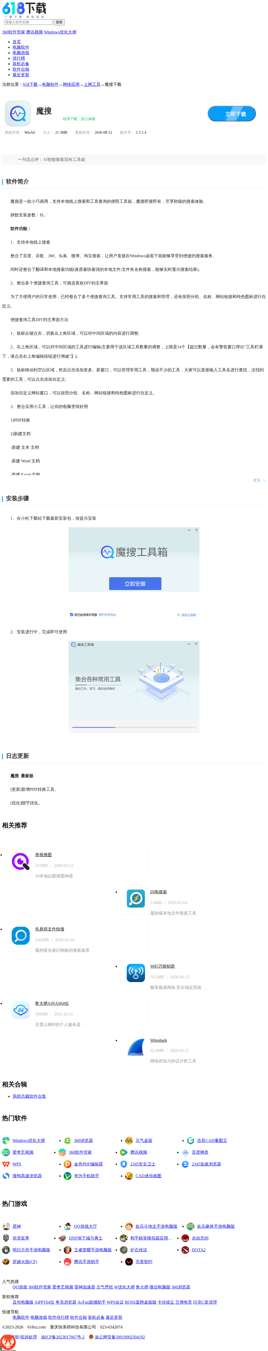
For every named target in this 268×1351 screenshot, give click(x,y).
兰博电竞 (183, 1302)
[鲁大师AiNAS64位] (21, 1010)
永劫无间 (200, 1238)
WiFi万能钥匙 (162, 966)
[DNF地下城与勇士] (62, 1238)
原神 (17, 1226)
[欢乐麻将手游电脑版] (190, 1226)
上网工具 (92, 84)
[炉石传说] (124, 1250)
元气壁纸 (104, 1287)
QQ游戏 (20, 1287)
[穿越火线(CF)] (6, 1262)
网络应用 (71, 84)
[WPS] (6, 1164)
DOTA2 (199, 1250)
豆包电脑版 (23, 1302)
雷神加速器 (84, 1287)
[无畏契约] (129, 1262)
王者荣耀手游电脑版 (93, 1250)
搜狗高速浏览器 (27, 1176)
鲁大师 (142, 1287)
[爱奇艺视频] (6, 1152)
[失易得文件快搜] (21, 936)
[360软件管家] (62, 1152)
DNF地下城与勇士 (86, 1238)
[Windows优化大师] (6, 1141)
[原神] (6, 1226)
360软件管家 (13, 32)
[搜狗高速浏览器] (6, 1176)
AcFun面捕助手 (91, 1302)
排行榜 (19, 58)
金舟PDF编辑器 (88, 1164)
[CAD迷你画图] (129, 1176)
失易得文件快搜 (49, 929)
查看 (121, 861)
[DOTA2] (185, 1250)
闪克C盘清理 (205, 1302)
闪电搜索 (158, 892)
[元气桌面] (129, 1141)
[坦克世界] (6, 1238)
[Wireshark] (136, 1047)
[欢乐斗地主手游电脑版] (129, 1226)
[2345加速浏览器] (185, 1164)
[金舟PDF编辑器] (67, 1164)
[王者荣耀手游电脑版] (67, 1250)
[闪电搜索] (136, 898)
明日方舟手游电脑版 (31, 1250)
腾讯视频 (34, 32)
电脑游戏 (21, 53)
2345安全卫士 (142, 1164)
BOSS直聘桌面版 (141, 1302)
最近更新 (21, 74)
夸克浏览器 (65, 1302)
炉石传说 (138, 1250)
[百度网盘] (185, 1152)
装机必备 (21, 63)
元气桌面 (144, 1140)
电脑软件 (21, 47)
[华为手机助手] (67, 1176)
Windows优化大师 (60, 32)
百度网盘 (200, 1152)
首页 (17, 42)
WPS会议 (115, 1302)
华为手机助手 (86, 1176)
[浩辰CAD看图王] (190, 1141)
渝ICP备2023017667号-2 (63, 1337)
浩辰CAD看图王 (212, 1140)
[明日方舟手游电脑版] (6, 1250)
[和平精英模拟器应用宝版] (124, 1238)
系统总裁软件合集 (29, 1096)
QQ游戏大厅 (85, 1226)
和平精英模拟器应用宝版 (153, 1238)
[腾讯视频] (124, 1152)
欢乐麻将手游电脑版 (216, 1226)
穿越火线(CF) (25, 1261)
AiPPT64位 (44, 1302)
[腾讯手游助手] (67, 1262)
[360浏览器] (67, 1141)
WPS (17, 1164)
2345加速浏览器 (206, 1164)
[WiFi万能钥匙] (136, 973)
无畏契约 (144, 1261)
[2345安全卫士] (124, 1164)
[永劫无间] (185, 1238)
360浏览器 (83, 1140)
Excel (25, 474)
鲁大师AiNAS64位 (52, 1003)
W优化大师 (124, 1287)
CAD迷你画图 (148, 1176)
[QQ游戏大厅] (67, 1226)
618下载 (30, 84)
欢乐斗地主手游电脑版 (156, 1226)
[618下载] (24, 16)
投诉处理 (28, 1337)
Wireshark (158, 1040)
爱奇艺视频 (23, 1152)
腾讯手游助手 (86, 1261)
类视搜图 (43, 855)
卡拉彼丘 (166, 1302)
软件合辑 (21, 69)
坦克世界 (21, 1238)
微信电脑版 (159, 1287)
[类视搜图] (21, 861)
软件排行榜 (58, 1317)
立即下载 (235, 114)
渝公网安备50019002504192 (120, 1337)
